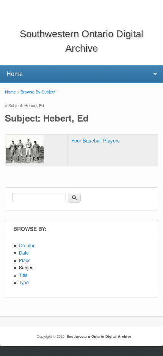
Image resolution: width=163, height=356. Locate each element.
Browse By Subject (37, 92)
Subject (26, 267)
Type (24, 282)
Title (23, 275)
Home (10, 92)
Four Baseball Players (95, 140)
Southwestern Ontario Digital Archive (99, 336)
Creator (26, 245)
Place (25, 260)
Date (24, 252)
